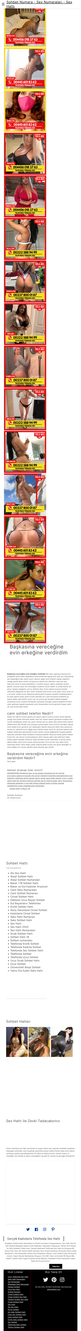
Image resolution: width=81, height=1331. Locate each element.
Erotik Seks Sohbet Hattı (18, 1320)
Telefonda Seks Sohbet (17, 1325)
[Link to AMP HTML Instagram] (44, 1230)
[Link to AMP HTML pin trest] (53, 1230)
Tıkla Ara (55, 1266)
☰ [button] (3, 4)
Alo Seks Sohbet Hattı (16, 1312)
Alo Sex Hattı (13, 1307)
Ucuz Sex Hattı (14, 1289)
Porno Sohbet (13, 1310)
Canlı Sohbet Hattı (15, 1317)
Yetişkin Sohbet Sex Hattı (18, 1299)
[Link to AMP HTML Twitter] (28, 1230)
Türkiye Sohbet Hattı (16, 1327)
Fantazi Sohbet (14, 1287)
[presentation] (71, 1042)
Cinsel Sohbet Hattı (15, 1294)
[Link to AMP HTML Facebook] (36, 1230)
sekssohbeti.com (53, 1289)
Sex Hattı (11, 1304)
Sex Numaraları (14, 1282)
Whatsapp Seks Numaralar (18, 1284)
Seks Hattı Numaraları (16, 1279)
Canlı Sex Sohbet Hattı (17, 1315)
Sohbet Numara (14, 1292)
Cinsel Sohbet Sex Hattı (17, 1297)
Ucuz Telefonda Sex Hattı (18, 1277)
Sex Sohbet (12, 1322)
